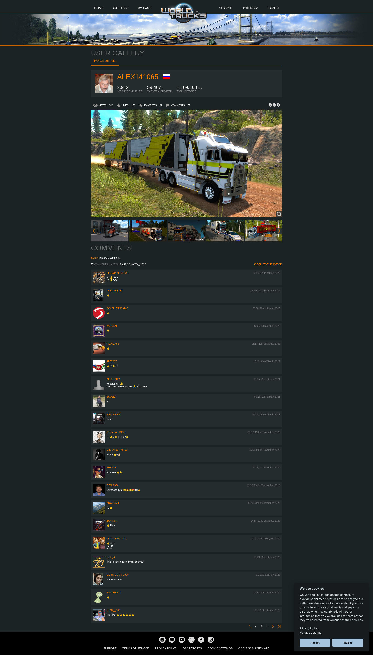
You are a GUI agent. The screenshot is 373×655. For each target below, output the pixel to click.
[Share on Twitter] (270, 105)
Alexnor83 (114, 379)
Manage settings (310, 632)
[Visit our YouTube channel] (182, 639)
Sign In (273, 8)
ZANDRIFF (112, 520)
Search (226, 8)
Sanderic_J (114, 592)
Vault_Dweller (117, 538)
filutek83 (113, 343)
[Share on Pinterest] (274, 105)
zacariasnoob (116, 432)
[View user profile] (104, 92)
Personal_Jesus (117, 273)
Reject (348, 642)
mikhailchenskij (117, 450)
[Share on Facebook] (278, 105)
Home (99, 8)
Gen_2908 (113, 485)
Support (110, 648)
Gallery (120, 8)
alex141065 (137, 77)
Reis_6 (111, 557)
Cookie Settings (220, 648)
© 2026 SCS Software (253, 648)
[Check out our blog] (162, 639)
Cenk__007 (113, 610)
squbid (111, 396)
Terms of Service (135, 648)
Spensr (111, 467)
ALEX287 (112, 361)
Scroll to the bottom (267, 264)
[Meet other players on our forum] (172, 639)
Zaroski (112, 326)
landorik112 (115, 290)
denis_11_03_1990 (118, 574)
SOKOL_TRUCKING (117, 308)
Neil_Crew (113, 414)
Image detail (105, 60)
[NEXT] (273, 626)
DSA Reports (192, 648)
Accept (315, 642)
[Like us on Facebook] (201, 639)
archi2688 (113, 503)
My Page (145, 8)
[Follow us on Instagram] (211, 639)
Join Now (250, 8)
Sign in (94, 257)
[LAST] (279, 626)
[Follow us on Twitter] (191, 639)
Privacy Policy (166, 648)
